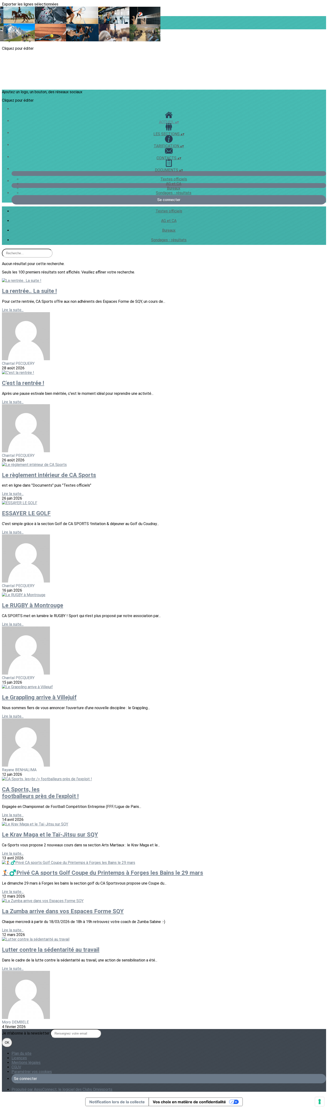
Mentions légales (26, 1062)
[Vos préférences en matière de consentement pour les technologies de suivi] (319, 1101)
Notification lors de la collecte (117, 1101)
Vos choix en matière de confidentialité (189, 1101)
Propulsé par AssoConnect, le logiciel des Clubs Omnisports (62, 1089)
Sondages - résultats (173, 193)
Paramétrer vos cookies (32, 1071)
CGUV (16, 1067)
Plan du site (21, 1053)
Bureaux (173, 188)
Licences (19, 1058)
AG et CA (173, 183)
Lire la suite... (13, 310)
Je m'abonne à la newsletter (26, 1033)
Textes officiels (173, 179)
